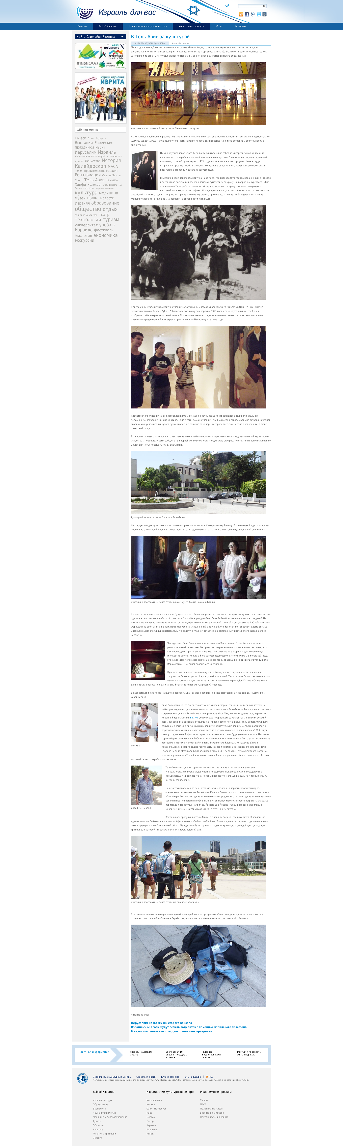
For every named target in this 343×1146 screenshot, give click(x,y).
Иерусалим (85, 152)
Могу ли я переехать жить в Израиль (249, 1053)
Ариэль (101, 138)
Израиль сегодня (102, 1100)
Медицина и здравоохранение (110, 1117)
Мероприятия (154, 1100)
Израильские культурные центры (148, 26)
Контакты (240, 26)
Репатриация (88, 174)
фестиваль (103, 230)
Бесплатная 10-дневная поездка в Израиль (176, 1054)
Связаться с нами (146, 1077)
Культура (98, 1129)
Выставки (84, 142)
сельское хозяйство (86, 215)
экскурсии (84, 240)
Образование (100, 1104)
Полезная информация (94, 1051)
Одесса (150, 1117)
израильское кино (105, 188)
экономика (106, 235)
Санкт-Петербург (156, 1108)
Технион (112, 180)
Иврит (100, 147)
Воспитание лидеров (212, 1112)
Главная (82, 26)
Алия (91, 138)
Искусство (92, 161)
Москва (150, 1104)
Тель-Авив (94, 179)
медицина (108, 193)
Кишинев (151, 1129)
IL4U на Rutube (192, 1077)
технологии (88, 219)
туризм (111, 219)
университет (86, 225)
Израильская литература (90, 156)
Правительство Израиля (101, 170)
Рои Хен (194, 717)
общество (88, 209)
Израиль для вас (114, 11)
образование (105, 203)
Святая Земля (111, 175)
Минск (150, 1133)
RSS (211, 1077)
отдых (110, 209)
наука (93, 198)
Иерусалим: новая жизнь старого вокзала (161, 1022)
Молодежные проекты (191, 26)
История (111, 160)
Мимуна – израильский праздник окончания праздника (171, 1031)
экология (83, 235)
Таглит (204, 1100)
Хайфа (80, 184)
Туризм (97, 1121)
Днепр (150, 1121)
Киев (149, 1112)
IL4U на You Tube (170, 1077)
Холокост (95, 184)
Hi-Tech (80, 138)
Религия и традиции (104, 1133)
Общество (98, 1125)
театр (104, 214)
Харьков (151, 1125)
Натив (78, 170)
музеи (80, 198)
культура (86, 193)
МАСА (113, 166)
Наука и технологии (104, 1112)
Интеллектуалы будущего (150, 43)
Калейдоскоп (90, 166)
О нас (219, 26)
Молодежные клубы (211, 1108)
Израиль (107, 152)
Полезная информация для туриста (211, 1054)
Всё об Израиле (108, 26)
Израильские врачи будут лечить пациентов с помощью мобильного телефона (189, 1027)
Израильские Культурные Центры (112, 1077)
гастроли (88, 188)
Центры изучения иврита (214, 1117)
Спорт (79, 180)
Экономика (99, 1108)
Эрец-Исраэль (110, 185)
